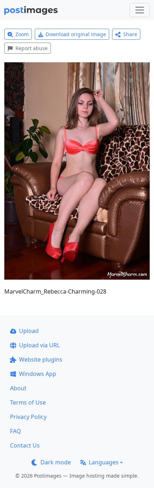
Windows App (37, 374)
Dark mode (55, 462)
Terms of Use (28, 402)
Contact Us (25, 445)
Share (130, 34)
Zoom (22, 34)
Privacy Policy (28, 417)
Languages (104, 462)
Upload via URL (39, 345)
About (18, 388)
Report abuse (31, 48)
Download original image (75, 34)
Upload (29, 331)
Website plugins (40, 359)
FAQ (15, 431)
